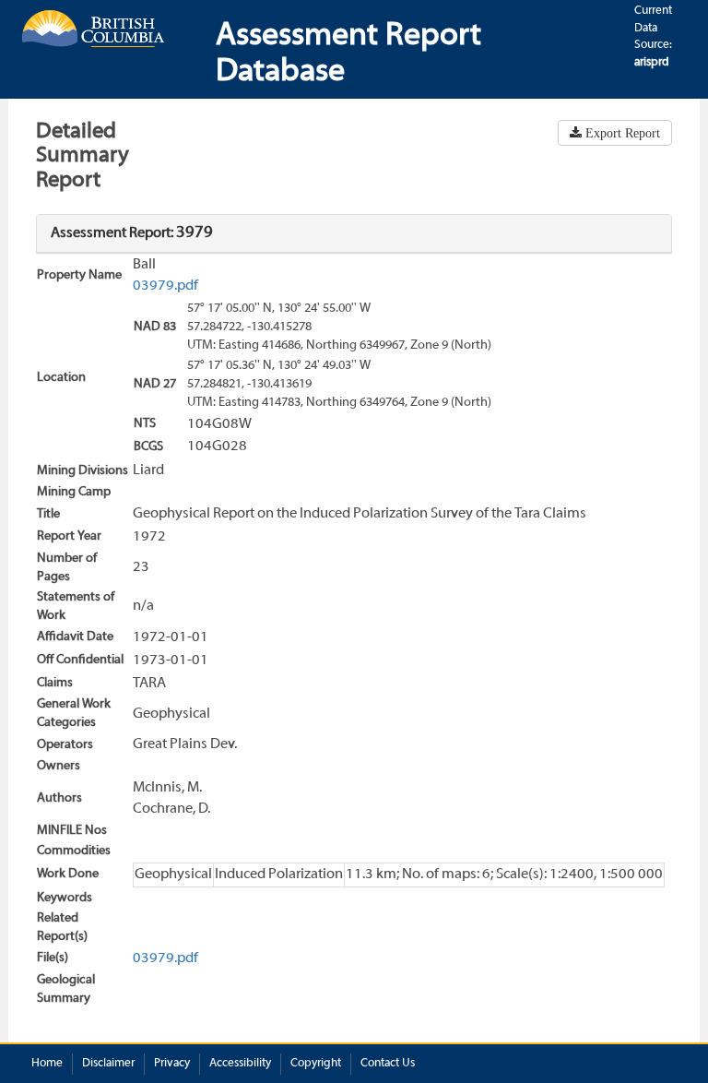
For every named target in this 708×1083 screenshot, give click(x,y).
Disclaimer (108, 1063)
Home (47, 1063)
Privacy (172, 1063)
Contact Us (387, 1063)
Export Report (621, 132)
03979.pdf (165, 286)
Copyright (315, 1063)
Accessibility (240, 1063)
